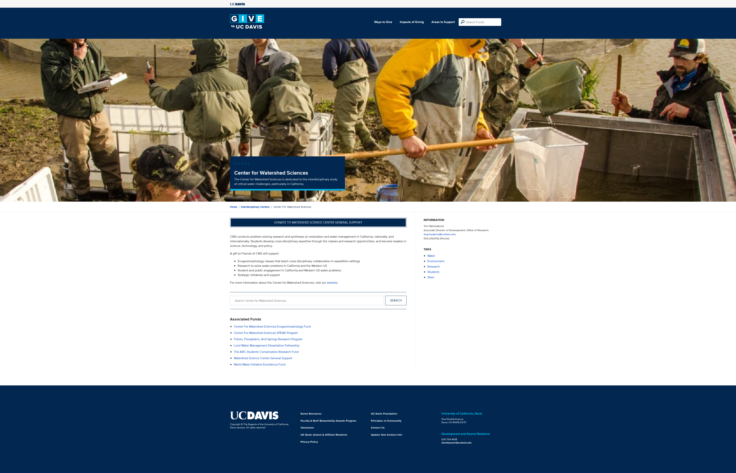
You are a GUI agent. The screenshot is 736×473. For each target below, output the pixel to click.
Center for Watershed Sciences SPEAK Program (266, 333)
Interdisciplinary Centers (255, 207)
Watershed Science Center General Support (263, 358)
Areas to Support (443, 22)
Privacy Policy (309, 442)
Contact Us (378, 427)
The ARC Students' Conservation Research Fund (266, 352)
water (431, 256)
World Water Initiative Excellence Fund (259, 364)
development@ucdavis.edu (456, 442)
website (332, 282)
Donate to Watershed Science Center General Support (318, 222)
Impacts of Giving (412, 22)
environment (435, 261)
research (433, 266)
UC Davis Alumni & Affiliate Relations (324, 435)
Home (233, 207)
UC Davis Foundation (384, 414)
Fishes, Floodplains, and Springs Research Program (268, 339)
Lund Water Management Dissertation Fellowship (266, 345)
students (433, 272)
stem (430, 277)
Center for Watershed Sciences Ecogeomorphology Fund (272, 326)
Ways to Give (383, 22)
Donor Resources (311, 414)
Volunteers (307, 427)
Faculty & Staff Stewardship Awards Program (328, 421)
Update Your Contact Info (386, 435)
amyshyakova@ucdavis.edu (440, 234)
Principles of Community (386, 421)
